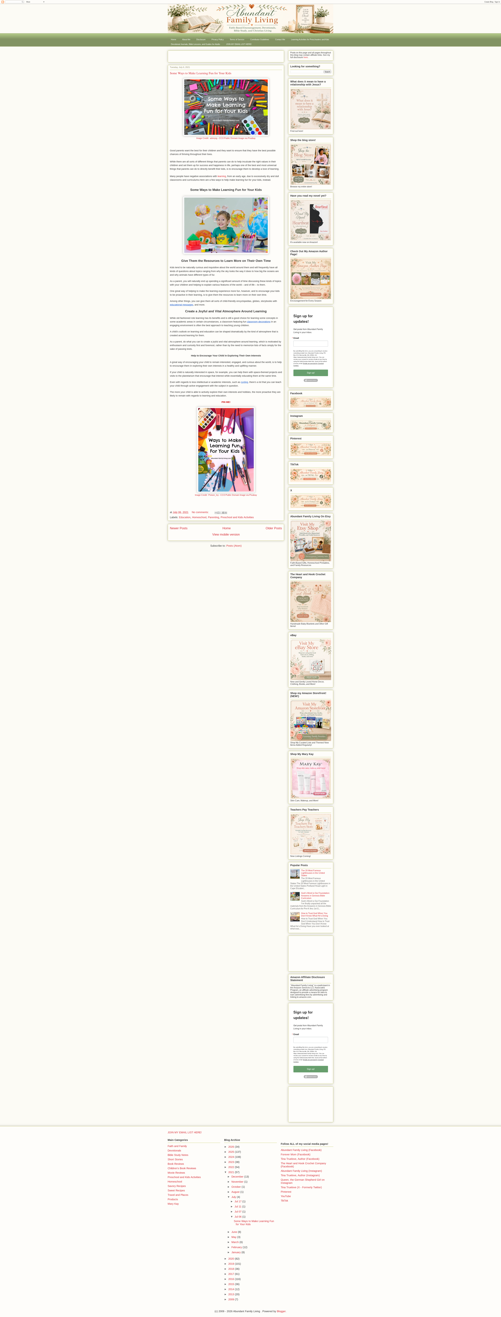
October (236, 1186)
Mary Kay (173, 1203)
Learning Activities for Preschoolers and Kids (310, 39)
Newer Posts (178, 528)
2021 (231, 1172)
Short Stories (175, 1159)
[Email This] (216, 512)
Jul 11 (238, 1206)
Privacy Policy (217, 39)
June (234, 1232)
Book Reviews (176, 1163)
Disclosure (200, 39)
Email (296, 338)
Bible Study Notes (178, 1155)
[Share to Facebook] (223, 512)
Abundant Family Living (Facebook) (301, 1150)
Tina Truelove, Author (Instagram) (300, 1175)
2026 (231, 1146)
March (235, 1242)
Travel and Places (178, 1194)
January (236, 1252)
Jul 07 (238, 1211)
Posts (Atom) (234, 545)
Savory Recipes (177, 1186)
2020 (231, 1258)
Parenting (213, 517)
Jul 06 (238, 1216)
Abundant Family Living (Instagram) (301, 1170)
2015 (231, 1284)
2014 (231, 1289)
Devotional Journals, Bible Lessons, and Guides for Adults (195, 44)
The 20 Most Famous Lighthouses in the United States (313, 873)
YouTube (286, 1196)
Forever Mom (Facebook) (295, 1154)
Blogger (281, 1311)
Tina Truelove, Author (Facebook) (300, 1158)
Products (173, 1199)
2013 (231, 1294)
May (234, 1237)
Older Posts (274, 528)
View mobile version (226, 534)
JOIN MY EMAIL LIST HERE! (239, 44)
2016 (231, 1279)
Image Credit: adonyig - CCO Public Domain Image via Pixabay (225, 138)
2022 (231, 1167)
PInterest (286, 1191)
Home (173, 39)
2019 (231, 1263)
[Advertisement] (200, 55)
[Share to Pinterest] (226, 512)
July (234, 1197)
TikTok (284, 1200)
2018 (231, 1268)
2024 (231, 1156)
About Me (186, 39)
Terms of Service (237, 39)
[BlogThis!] (218, 512)
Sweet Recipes (176, 1190)
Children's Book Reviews (182, 1168)
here (305, 57)
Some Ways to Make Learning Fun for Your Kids (200, 73)
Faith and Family (177, 1146)
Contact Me (280, 39)
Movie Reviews (176, 1172)
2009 (231, 1299)
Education (184, 517)
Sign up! (311, 373)
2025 (231, 1151)
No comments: (201, 512)
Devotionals (174, 1150)
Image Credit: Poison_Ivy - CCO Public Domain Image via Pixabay (226, 495)
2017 (231, 1274)
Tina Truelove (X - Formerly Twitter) (301, 1187)
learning (222, 176)
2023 (231, 1162)
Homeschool (199, 517)
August (235, 1191)
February (237, 1247)
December (237, 1176)
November (237, 1181)
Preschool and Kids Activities (237, 517)
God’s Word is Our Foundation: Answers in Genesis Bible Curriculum (315, 895)
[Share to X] (221, 512)
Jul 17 (238, 1201)
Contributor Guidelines (259, 39)
